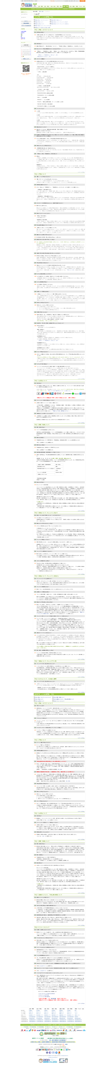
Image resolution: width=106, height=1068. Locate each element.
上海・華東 (40, 6)
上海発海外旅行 (32, 1018)
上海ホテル (31, 1012)
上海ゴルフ (31, 1013)
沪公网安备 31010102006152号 (53, 1057)
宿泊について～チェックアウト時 (43, 25)
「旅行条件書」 (53, 998)
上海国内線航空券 (32, 1021)
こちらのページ (43, 965)
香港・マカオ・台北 (80, 6)
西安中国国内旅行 (55, 1016)
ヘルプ (56, 1)
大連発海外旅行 (47, 1018)
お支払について (39, 23)
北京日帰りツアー (39, 1015)
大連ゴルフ (46, 1013)
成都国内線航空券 (62, 1021)
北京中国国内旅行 (39, 1016)
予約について (39, 21)
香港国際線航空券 (78, 1019)
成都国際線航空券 (62, 1019)
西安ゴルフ (54, 1013)
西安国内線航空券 (55, 1021)
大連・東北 (53, 6)
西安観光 (53, 1010)
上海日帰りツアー (32, 1015)
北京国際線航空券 (39, 1019)
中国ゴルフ (54, 8)
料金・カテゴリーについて (41, 20)
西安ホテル (54, 1012)
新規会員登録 (26, 23)
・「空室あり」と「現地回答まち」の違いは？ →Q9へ (47, 340)
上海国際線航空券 (32, 1019)
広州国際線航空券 (70, 1019)
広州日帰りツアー (70, 1015)
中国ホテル (49, 8)
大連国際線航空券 (47, 1019)
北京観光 (38, 1010)
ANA (61, 769)
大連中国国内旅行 (47, 1016)
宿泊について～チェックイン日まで (59, 21)
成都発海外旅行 (62, 1018)
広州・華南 (72, 6)
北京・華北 (46, 6)
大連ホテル (46, 1012)
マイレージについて (59, 701)
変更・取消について (56, 20)
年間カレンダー (26, 58)
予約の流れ (52, 1)
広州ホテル (69, 1012)
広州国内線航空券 (70, 1021)
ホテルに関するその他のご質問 (42, 27)
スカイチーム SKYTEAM (44, 995)
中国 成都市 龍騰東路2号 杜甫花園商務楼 (57, 1040)
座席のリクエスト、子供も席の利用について (64, 699)
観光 (75, 1010)
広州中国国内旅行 (70, 1016)
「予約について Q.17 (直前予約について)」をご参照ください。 (59, 390)
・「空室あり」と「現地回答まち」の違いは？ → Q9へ (47, 54)
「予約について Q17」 (70, 269)
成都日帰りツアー (62, 1015)
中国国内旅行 (65, 8)
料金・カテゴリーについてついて (43, 697)
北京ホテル (38, 1012)
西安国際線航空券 (55, 1019)
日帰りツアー (59, 8)
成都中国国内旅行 (62, 1016)
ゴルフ (76, 1013)
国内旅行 (76, 1016)
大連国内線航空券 (47, 1021)
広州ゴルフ (69, 1013)
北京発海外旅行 (39, 1018)
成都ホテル (61, 1012)
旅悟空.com (51, 1055)
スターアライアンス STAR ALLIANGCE (47, 993)
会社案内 (66, 1)
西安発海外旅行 (55, 1018)
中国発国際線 (43, 8)
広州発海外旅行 (70, 1018)
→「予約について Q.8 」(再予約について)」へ (60, 410)
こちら (48, 820)
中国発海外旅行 (72, 8)
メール (68, 1028)
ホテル (76, 1012)
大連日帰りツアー (47, 1015)
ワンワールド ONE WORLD (44, 996)
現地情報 (33, 8)
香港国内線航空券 (78, 1021)
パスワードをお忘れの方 (26, 25)
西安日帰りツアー (55, 1015)
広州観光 (69, 1010)
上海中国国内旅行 (32, 1016)
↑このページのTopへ (81, 172)
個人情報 (71, 1)
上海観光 (30, 1010)
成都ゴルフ (61, 1013)
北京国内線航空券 (39, 1021)
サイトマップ (61, 1)
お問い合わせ (76, 1)
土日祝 (66, 1044)
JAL (58, 769)
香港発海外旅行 (78, 1018)
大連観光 (45, 1010)
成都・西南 (65, 6)
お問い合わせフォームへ (63, 1024)
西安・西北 (59, 6)
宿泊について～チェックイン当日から (60, 23)
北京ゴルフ (38, 1013)
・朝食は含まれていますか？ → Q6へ (44, 56)
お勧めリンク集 (72, 1024)
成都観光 (61, 1010)
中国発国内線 (38, 8)
